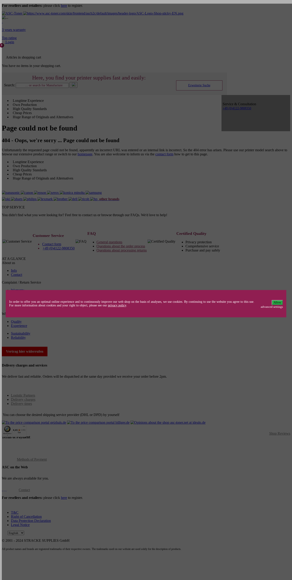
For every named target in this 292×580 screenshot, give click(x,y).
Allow (277, 302)
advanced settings (272, 306)
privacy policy (117, 305)
